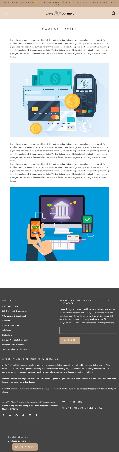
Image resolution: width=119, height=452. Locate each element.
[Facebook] (3, 415)
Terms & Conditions (10, 325)
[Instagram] (17, 415)
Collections (7, 335)
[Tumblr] (37, 415)
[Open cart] (113, 13)
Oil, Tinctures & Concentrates (14, 311)
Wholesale (6, 330)
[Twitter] (10, 415)
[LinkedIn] (30, 415)
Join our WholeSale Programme (15, 339)
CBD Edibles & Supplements (14, 315)
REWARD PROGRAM (25, 447)
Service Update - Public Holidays (16, 349)
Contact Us (6, 320)
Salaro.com (25, 440)
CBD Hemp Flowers (10, 306)
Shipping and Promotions (13, 344)
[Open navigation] (6, 13)
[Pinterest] (23, 415)
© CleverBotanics (18, 437)
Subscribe (70, 340)
